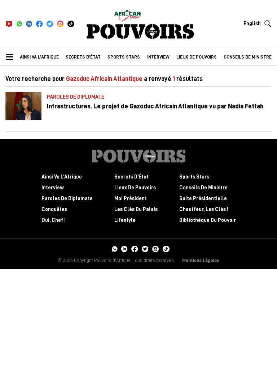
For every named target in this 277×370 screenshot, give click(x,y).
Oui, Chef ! (53, 220)
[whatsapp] (19, 24)
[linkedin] (29, 24)
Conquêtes (54, 209)
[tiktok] (70, 24)
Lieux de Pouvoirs (135, 187)
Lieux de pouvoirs (196, 57)
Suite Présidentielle (203, 198)
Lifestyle (125, 220)
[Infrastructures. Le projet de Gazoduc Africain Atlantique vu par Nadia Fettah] (23, 106)
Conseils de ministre (248, 57)
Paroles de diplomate (75, 97)
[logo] (140, 31)
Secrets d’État (83, 57)
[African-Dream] (127, 14)
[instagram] (60, 24)
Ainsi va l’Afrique (39, 57)
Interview (158, 57)
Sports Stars (123, 57)
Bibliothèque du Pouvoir (207, 220)
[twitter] (50, 24)
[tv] (9, 24)
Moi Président (130, 198)
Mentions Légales (200, 260)
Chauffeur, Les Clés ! (203, 209)
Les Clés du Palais (136, 209)
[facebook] (39, 24)
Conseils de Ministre (203, 187)
